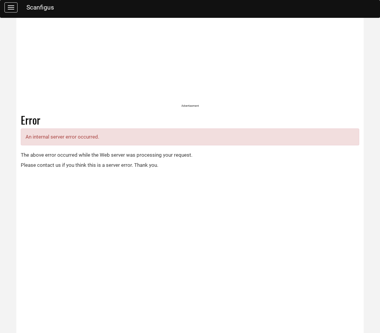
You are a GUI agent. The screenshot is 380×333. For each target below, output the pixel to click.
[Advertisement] (190, 62)
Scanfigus (40, 7)
